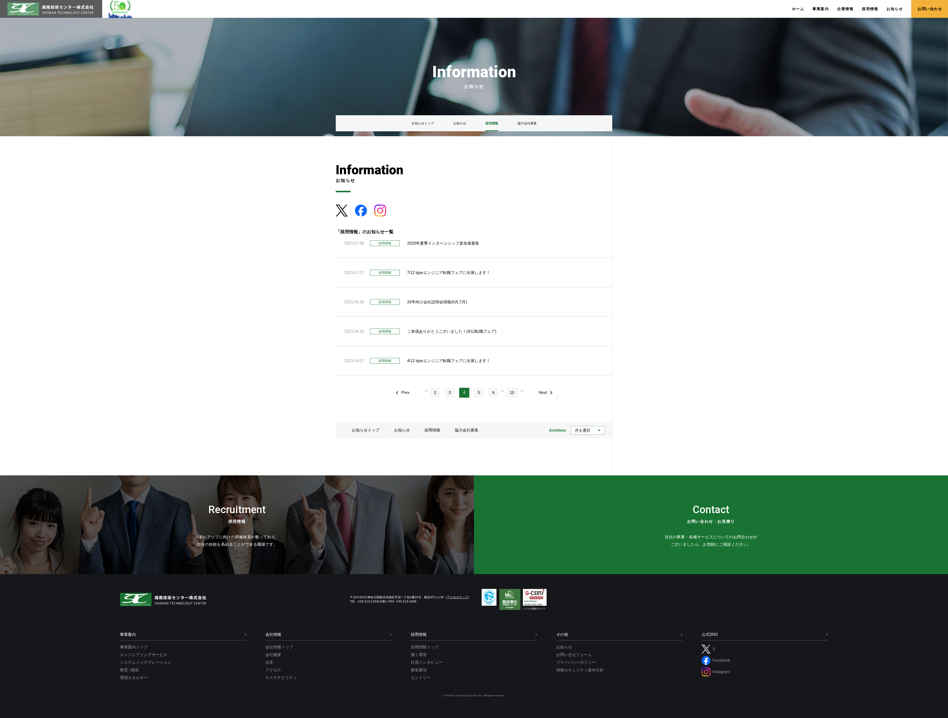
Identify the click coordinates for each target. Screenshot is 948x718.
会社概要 (273, 655)
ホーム (798, 9)
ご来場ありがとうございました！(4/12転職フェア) (451, 331)
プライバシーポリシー (576, 662)
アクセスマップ (457, 597)
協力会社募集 (466, 430)
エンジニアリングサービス (143, 655)
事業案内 (820, 9)
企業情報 (845, 9)
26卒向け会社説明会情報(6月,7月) (437, 302)
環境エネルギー (134, 678)
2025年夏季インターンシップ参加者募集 (443, 243)
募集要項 (419, 670)
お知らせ (895, 9)
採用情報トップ (424, 647)
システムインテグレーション (145, 662)
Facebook (721, 660)
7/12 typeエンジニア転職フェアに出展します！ (448, 273)
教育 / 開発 (129, 670)
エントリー (421, 678)
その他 (562, 634)
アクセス (273, 670)
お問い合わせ (930, 9)
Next (543, 392)
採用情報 (870, 9)
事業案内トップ (134, 647)
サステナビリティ (281, 678)
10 (512, 392)
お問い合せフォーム (574, 655)
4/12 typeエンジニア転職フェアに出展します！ (448, 361)
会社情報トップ (279, 647)
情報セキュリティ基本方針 (580, 670)
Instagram (721, 672)
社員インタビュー (426, 662)
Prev (405, 392)
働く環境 (419, 655)
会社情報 (273, 634)
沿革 (269, 662)
